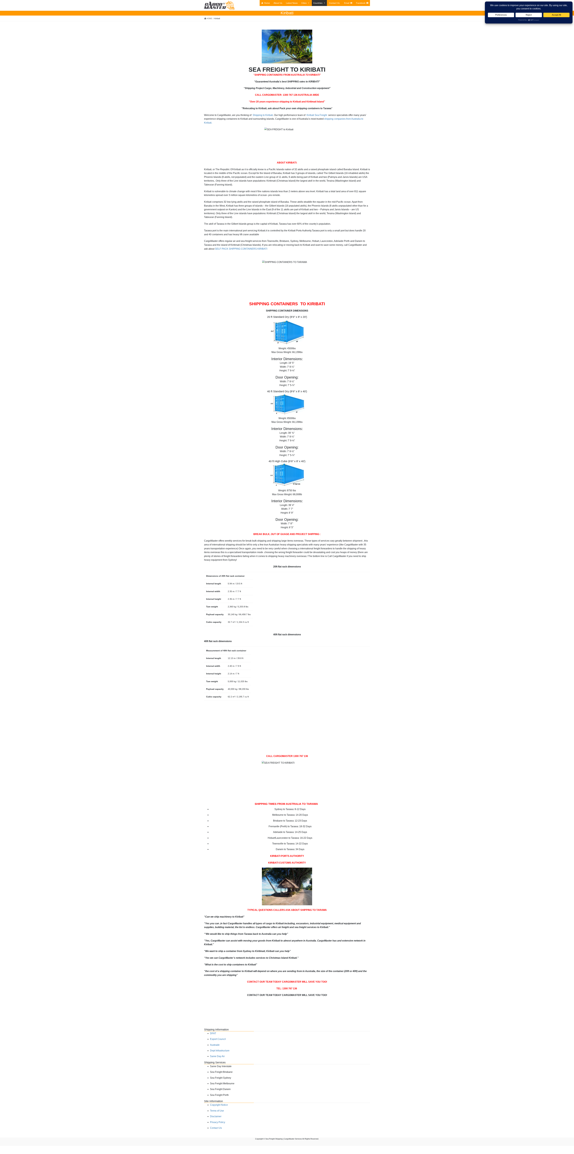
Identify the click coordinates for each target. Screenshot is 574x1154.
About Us (278, 3)
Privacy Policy (217, 1122)
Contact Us (334, 3)
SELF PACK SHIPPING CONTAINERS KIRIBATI (241, 249)
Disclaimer (215, 1116)
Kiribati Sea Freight (317, 115)
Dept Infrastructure (219, 1050)
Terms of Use (217, 1110)
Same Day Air (217, 1056)
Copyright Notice (219, 1105)
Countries (317, 3)
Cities (304, 3)
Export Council (218, 1039)
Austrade (215, 1045)
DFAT (213, 1033)
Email (346, 3)
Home (267, 3)
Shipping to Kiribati (262, 115)
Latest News (292, 3)
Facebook (360, 3)
